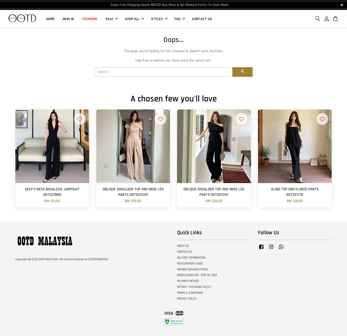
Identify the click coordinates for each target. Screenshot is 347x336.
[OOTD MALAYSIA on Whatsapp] (281, 249)
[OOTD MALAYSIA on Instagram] (271, 249)
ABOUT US (183, 246)
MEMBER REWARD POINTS (192, 269)
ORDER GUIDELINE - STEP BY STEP (197, 275)
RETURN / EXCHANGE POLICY (194, 287)
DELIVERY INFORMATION (191, 258)
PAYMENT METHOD (188, 281)
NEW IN (68, 19)
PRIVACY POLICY (187, 299)
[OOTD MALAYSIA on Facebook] (261, 249)
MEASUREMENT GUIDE (190, 263)
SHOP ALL (132, 19)
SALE (109, 19)
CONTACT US (202, 19)
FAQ (177, 19)
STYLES (157, 19)
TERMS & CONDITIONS (190, 293)
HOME (50, 19)
